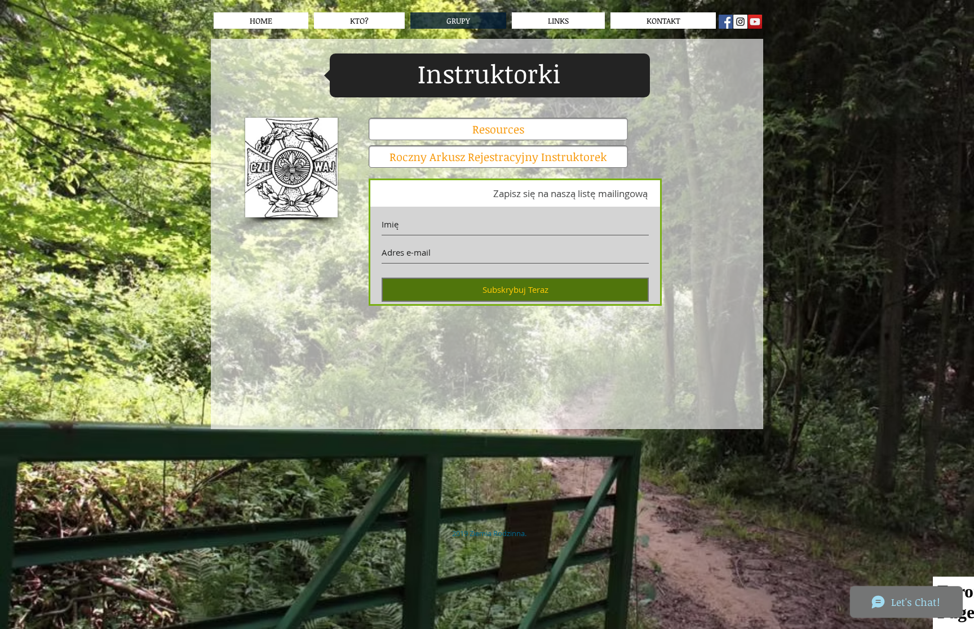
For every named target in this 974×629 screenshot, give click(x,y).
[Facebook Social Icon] (726, 22)
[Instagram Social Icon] (740, 22)
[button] (558, 20)
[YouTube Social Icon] (755, 22)
